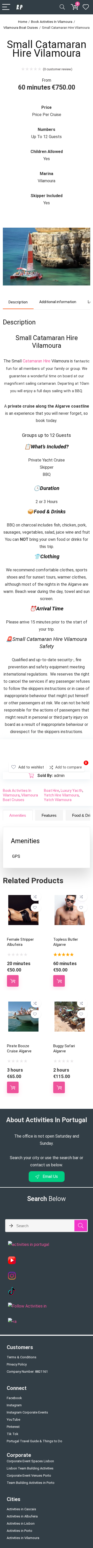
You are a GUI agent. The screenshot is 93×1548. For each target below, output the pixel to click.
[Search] (62, 7)
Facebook (14, 1398)
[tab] (18, 302)
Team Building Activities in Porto (31, 1483)
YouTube (13, 1419)
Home (22, 22)
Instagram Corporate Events (27, 1412)
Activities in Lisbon (21, 1523)
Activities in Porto (19, 1531)
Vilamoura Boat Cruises (20, 28)
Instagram (14, 1405)
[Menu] (6, 7)
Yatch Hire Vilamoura (61, 795)
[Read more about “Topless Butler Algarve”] (59, 981)
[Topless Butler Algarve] (70, 898)
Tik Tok (12, 1434)
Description (18, 302)
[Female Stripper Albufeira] (23, 898)
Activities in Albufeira (22, 1516)
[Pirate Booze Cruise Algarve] (23, 1004)
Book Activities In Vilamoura (51, 22)
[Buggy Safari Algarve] (70, 1004)
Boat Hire (51, 791)
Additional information (57, 302)
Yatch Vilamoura (58, 800)
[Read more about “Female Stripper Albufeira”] (13, 981)
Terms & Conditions (21, 1357)
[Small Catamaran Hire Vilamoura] (46, 221)
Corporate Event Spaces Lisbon (30, 1461)
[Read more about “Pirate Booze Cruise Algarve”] (13, 1087)
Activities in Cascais (21, 1509)
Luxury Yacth (71, 791)
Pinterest (13, 1427)
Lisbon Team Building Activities (30, 1468)
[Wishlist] (86, 7)
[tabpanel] (46, 847)
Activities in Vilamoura (23, 1538)
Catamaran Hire (36, 361)
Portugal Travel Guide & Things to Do (34, 1441)
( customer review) (57, 69)
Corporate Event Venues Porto (29, 1475)
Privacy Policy (17, 1364)
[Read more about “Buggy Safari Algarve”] (59, 1087)
